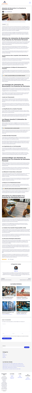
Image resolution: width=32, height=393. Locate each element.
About (20, 375)
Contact (20, 376)
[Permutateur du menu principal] (30, 3)
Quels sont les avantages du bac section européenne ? (8, 313)
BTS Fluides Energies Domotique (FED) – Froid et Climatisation (7, 298)
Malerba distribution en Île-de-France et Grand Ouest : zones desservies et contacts (14, 366)
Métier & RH (4, 357)
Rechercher (27, 347)
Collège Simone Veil (27, 379)
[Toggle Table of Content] (7, 24)
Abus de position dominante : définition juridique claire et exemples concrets (13, 363)
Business (8, 299)
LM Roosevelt (28, 378)
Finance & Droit (12, 377)
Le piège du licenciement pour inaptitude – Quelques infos (22, 313)
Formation (4, 356)
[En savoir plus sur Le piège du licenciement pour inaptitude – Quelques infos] (23, 306)
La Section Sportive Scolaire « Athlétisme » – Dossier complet (22, 298)
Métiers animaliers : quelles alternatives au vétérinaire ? (10, 367)
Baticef (28, 377)
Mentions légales (20, 377)
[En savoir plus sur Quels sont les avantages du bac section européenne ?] (8, 306)
